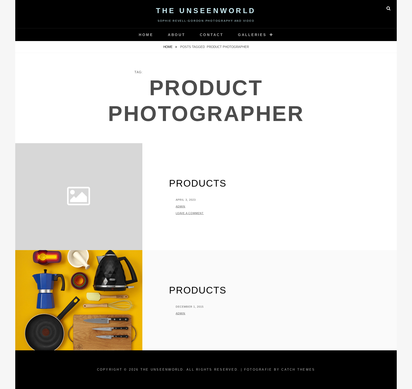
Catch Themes (298, 369)
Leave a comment (190, 213)
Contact (211, 35)
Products (198, 183)
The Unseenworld (206, 11)
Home (146, 35)
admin (180, 206)
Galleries (252, 35)
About (176, 35)
